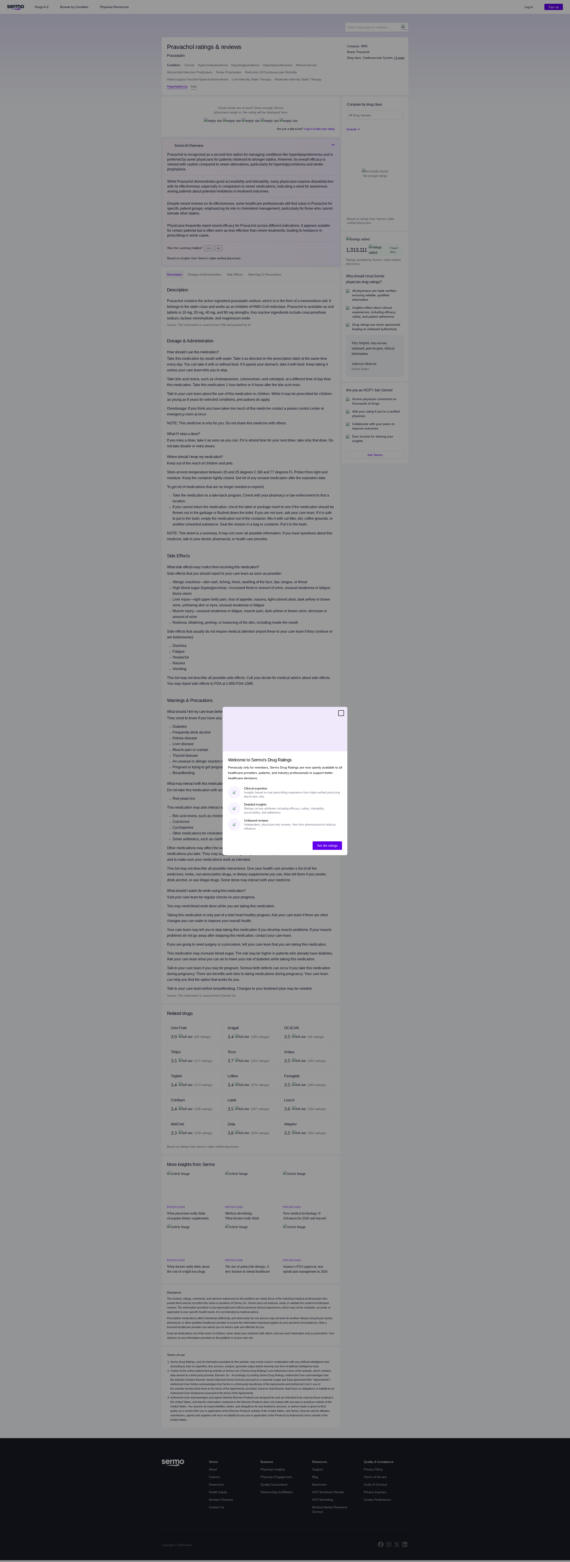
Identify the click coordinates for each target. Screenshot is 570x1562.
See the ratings (327, 845)
